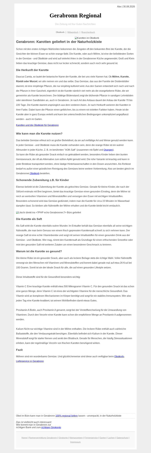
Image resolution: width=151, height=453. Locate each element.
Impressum (75, 442)
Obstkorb (34, 173)
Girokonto (63, 437)
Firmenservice (91, 437)
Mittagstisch (72, 32)
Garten (103, 437)
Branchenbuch (88, 32)
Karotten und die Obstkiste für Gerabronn (37, 125)
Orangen (108, 150)
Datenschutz (122, 437)
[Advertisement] (75, 389)
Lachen (111, 437)
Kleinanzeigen (76, 437)
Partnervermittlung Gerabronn (43, 437)
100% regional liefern (66, 416)
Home (24, 437)
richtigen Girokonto (51, 427)
